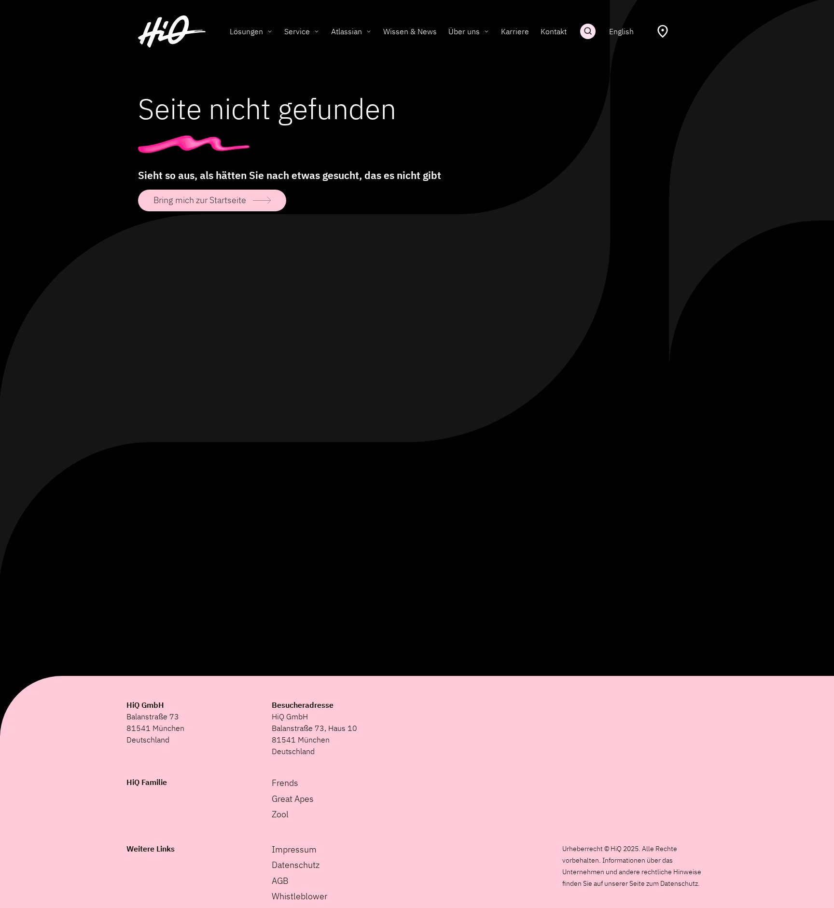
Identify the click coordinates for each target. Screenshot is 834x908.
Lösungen (246, 31)
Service (297, 31)
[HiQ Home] (172, 31)
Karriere (515, 31)
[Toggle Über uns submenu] (486, 31)
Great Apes (293, 798)
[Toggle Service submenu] (316, 31)
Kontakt (554, 31)
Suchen (588, 31)
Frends (285, 782)
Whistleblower (299, 896)
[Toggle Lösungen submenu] (270, 31)
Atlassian (346, 31)
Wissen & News (410, 31)
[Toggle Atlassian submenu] (369, 31)
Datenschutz (296, 864)
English (621, 31)
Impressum (294, 849)
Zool (280, 814)
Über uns (464, 31)
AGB (280, 880)
